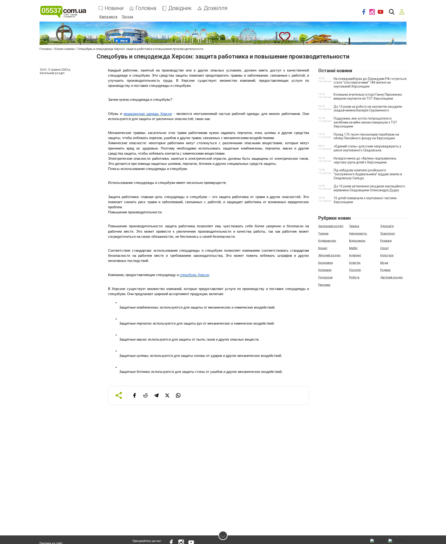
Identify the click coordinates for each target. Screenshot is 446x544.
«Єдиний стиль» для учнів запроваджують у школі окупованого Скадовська (367, 148)
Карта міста (108, 17)
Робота (354, 277)
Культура (387, 255)
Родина (385, 270)
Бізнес (322, 248)
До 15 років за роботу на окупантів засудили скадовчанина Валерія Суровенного (368, 108)
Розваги (386, 240)
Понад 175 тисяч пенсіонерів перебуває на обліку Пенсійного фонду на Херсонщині (366, 136)
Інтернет (355, 255)
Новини (114, 8)
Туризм (323, 233)
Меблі (353, 248)
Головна (146, 8)
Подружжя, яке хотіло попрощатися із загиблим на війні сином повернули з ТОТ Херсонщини (365, 122)
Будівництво (327, 240)
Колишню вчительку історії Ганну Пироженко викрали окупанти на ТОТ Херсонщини (368, 96)
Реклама (324, 285)
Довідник (180, 8)
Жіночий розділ (329, 255)
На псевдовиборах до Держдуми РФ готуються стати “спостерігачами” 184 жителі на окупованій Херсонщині (370, 82)
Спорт (384, 248)
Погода (127, 17)
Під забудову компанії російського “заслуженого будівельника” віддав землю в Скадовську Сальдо (368, 174)
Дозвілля (215, 8)
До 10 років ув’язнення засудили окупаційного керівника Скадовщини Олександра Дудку (369, 188)
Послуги (355, 270)
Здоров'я (387, 226)
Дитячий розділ (391, 277)
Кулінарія (324, 270)
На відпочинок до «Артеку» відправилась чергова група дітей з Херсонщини (365, 160)
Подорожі (325, 277)
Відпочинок (357, 240)
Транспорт (387, 233)
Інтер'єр (355, 262)
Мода (384, 262)
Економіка (325, 262)
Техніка (354, 226)
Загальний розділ (330, 226)
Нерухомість (358, 233)
